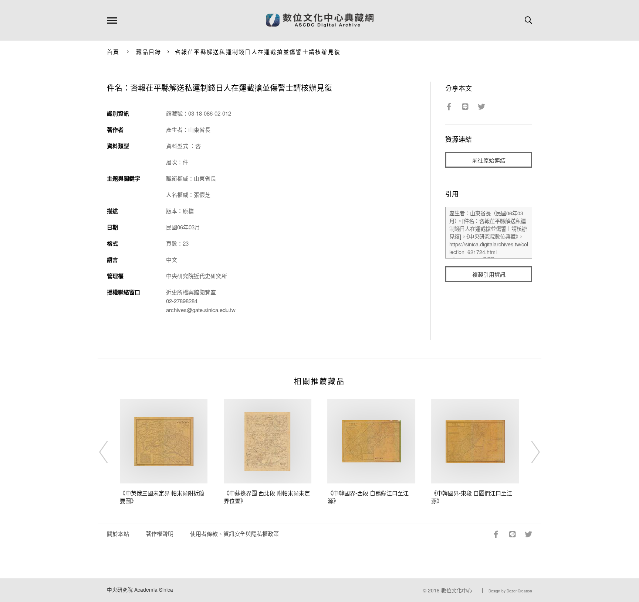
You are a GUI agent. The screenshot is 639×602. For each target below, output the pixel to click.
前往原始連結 (489, 160)
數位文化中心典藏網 (319, 20)
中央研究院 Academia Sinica (140, 589)
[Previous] (110, 452)
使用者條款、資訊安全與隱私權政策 (234, 533)
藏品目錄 (149, 51)
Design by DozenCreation (510, 591)
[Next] (528, 452)
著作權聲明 (159, 533)
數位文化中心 (456, 590)
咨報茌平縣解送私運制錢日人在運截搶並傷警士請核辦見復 (258, 51)
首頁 (113, 51)
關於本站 (118, 533)
